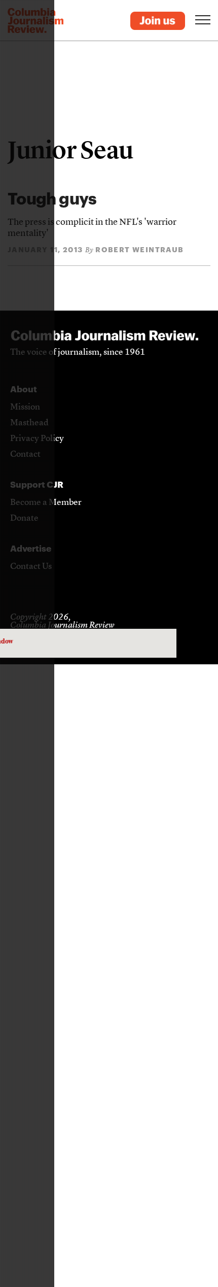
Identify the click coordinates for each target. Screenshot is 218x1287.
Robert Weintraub (139, 249)
